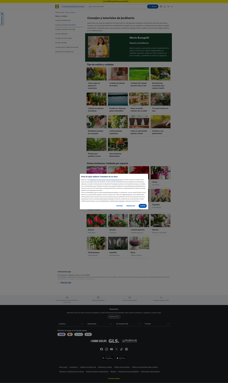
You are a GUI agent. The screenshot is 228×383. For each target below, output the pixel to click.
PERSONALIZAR (130, 206)
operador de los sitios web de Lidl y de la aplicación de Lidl (106, 180)
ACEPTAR (142, 206)
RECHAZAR (119, 206)
